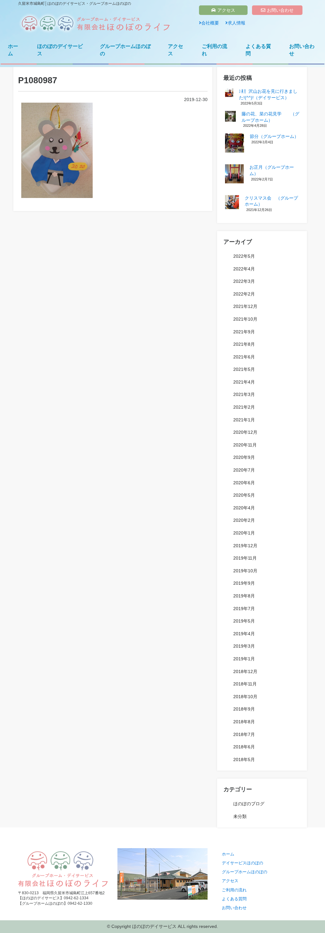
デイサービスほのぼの (242, 863)
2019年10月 (245, 570)
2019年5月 (244, 620)
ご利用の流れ (214, 50)
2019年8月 (244, 595)
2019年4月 (244, 633)
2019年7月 (244, 608)
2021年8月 (244, 344)
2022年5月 (244, 256)
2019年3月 (244, 646)
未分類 (240, 816)
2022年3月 (244, 281)
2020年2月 (244, 520)
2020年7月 (244, 470)
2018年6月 (244, 746)
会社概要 (210, 22)
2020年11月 (245, 444)
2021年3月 (244, 394)
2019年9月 (244, 583)
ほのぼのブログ (248, 803)
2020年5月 (244, 495)
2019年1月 (244, 658)
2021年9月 (244, 331)
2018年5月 (244, 759)
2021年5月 (244, 369)
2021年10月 (245, 319)
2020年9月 (244, 457)
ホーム (13, 50)
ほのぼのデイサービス (60, 50)
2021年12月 (245, 306)
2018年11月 (245, 683)
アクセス (226, 10)
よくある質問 (258, 50)
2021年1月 (244, 419)
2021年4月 (244, 382)
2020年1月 (244, 532)
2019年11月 (245, 558)
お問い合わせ (280, 10)
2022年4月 (244, 268)
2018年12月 (245, 671)
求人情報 (236, 22)
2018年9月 (244, 709)
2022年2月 (244, 293)
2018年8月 (244, 721)
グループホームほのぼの (125, 50)
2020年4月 (244, 507)
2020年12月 (245, 432)
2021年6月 (244, 356)
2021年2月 (244, 407)
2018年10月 (245, 696)
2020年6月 (244, 482)
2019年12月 (245, 545)
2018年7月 (244, 734)
